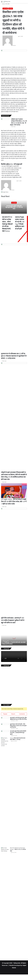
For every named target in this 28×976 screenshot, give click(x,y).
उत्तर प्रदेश (7, 4)
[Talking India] (7, 1)
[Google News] (4, 192)
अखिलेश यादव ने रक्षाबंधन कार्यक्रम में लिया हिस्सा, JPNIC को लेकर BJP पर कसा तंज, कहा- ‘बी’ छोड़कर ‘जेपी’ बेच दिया (18, 122)
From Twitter (6, 705)
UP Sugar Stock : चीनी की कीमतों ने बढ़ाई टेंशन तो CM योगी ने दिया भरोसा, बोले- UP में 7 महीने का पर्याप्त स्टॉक (13, 501)
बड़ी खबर (10, 8)
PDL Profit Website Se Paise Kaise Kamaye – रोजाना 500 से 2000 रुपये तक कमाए (18, 849)
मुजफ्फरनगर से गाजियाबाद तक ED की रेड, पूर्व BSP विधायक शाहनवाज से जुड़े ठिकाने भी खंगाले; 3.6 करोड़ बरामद (13, 356)
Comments (22, 714)
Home (3, 4)
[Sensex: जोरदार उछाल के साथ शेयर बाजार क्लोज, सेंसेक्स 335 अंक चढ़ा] (5, 791)
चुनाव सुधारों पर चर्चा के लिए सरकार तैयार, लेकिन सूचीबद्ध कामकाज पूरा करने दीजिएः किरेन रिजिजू (18, 718)
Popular (5, 714)
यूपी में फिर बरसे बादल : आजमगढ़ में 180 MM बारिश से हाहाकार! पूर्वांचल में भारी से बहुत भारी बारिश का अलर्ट (12, 620)
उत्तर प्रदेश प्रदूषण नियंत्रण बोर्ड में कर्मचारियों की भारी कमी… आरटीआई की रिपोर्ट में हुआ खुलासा (18, 732)
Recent (13, 714)
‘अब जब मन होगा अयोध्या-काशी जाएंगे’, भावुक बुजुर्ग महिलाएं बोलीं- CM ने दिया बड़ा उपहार (14, 207)
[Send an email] (16, 45)
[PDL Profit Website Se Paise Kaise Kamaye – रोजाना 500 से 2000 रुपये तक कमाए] (5, 901)
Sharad (14, 45)
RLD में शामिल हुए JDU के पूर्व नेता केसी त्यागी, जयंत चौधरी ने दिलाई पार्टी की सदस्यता (13, 643)
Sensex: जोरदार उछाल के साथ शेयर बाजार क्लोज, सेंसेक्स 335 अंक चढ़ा (17, 738)
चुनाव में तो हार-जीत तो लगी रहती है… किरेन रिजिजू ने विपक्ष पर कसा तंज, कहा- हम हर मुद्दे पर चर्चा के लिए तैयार (18, 725)
